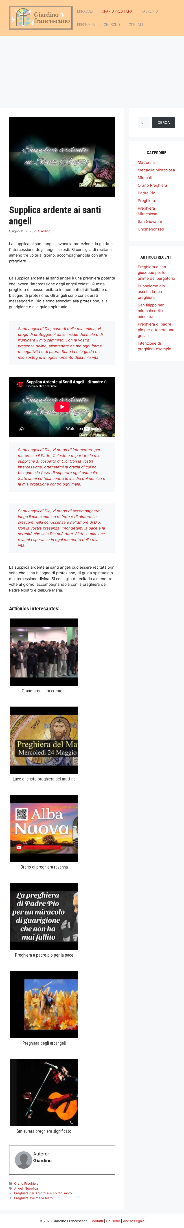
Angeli (18, 1188)
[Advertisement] (92, 69)
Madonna (146, 162)
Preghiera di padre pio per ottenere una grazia (156, 330)
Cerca (164, 122)
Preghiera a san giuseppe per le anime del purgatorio (156, 273)
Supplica (31, 1188)
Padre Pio (149, 11)
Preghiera (86, 24)
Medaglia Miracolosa (156, 170)
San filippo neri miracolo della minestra (151, 311)
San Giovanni (150, 221)
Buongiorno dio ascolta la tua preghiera (151, 292)
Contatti (137, 24)
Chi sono (112, 24)
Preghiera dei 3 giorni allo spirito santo (43, 1193)
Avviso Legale (134, 1221)
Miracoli (85, 11)
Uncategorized (151, 229)
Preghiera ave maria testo (33, 1198)
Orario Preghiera (117, 11)
